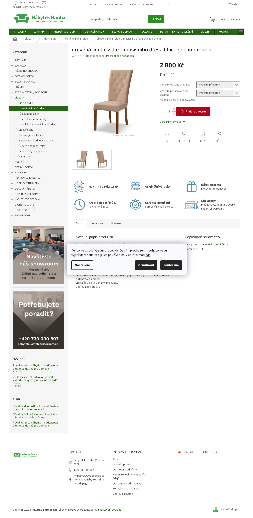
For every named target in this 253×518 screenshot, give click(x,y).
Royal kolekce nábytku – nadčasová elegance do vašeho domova (35, 367)
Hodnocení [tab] (97, 223)
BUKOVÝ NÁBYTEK (25, 189)
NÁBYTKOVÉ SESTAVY (27, 199)
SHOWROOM (22, 216)
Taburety (24, 157)
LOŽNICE (20, 87)
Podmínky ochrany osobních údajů (129, 476)
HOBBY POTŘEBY (25, 210)
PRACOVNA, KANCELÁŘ (28, 178)
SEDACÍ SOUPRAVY (26, 82)
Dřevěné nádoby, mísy (32, 146)
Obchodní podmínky (142, 4)
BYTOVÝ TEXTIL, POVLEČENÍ (31, 92)
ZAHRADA (20, 66)
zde (148, 255)
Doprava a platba (123, 494)
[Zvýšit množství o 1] (174, 109)
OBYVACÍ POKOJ (24, 76)
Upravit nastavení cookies (105, 510)
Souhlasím (171, 265)
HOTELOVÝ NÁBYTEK (27, 183)
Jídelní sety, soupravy (32, 151)
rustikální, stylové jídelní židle (37, 124)
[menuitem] (19, 32)
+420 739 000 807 (84, 470)
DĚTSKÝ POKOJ (24, 167)
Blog (93, 4)
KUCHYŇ (19, 162)
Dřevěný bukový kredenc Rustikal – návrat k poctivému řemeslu (35, 416)
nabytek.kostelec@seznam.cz (89, 462)
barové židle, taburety (33, 119)
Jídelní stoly (26, 130)
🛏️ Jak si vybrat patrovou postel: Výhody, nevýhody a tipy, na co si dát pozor (35, 380)
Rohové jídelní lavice (31, 135)
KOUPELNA (21, 173)
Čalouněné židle (29, 114)
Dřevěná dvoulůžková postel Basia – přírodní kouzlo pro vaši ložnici (36, 408)
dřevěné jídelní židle (32, 108)
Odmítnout (146, 265)
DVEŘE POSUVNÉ (24, 205)
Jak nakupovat (113, 4)
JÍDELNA (19, 98)
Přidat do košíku (196, 111)
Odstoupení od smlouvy (127, 484)
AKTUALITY (21, 60)
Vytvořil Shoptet (230, 510)
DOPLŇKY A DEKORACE (28, 194)
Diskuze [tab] (116, 223)
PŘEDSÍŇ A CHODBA (26, 71)
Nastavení (82, 265)
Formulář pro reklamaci (126, 489)
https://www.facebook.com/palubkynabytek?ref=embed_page (89, 480)
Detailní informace (171, 122)
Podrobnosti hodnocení (120, 56)
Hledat (156, 19)
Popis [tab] (79, 223)
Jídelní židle (26, 103)
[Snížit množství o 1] (174, 113)
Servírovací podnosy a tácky (36, 141)
